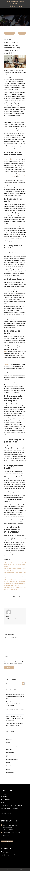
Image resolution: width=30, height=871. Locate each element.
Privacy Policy (6, 814)
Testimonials (5, 799)
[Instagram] (10, 6)
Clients (8, 742)
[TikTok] (21, 6)
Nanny (8, 762)
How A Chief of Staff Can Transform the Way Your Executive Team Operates (15, 710)
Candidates (9, 739)
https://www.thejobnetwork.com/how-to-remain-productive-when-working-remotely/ (15, 564)
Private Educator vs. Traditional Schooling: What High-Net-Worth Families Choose (14, 718)
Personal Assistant (11, 766)
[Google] (24, 6)
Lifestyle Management (12, 759)
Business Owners (10, 736)
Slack (5, 383)
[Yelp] (17, 6)
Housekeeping (10, 752)
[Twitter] (8, 6)
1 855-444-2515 (16, 3)
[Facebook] (6, 6)
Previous (10, 33)
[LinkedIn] (15, 6)
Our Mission (5, 797)
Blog (3, 802)
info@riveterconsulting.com (16, 1)
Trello (5, 351)
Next (21, 33)
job (7, 756)
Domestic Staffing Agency (12, 746)
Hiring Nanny (9, 749)
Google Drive (7, 364)
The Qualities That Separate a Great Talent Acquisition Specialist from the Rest (15, 696)
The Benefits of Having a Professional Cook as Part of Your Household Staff (14, 703)
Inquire (3, 794)
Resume (8, 769)
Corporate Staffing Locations (11, 805)
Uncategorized (10, 772)
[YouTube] (19, 6)
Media (3, 811)
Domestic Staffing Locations (11, 808)
